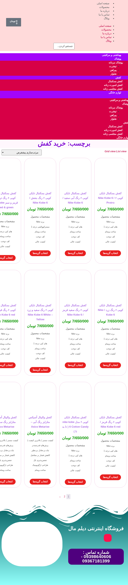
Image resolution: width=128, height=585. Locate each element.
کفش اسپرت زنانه (113, 85)
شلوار (113, 73)
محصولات (104, 7)
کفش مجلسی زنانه (113, 88)
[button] (69, 22)
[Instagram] (108, 538)
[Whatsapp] (96, 538)
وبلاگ (106, 18)
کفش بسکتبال (115, 81)
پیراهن (113, 70)
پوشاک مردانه (116, 62)
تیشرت (112, 66)
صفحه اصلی (103, 3)
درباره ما (104, 11)
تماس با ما (104, 14)
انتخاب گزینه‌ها (110, 253)
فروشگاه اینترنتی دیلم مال (96, 528)
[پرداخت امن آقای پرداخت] (40, 557)
